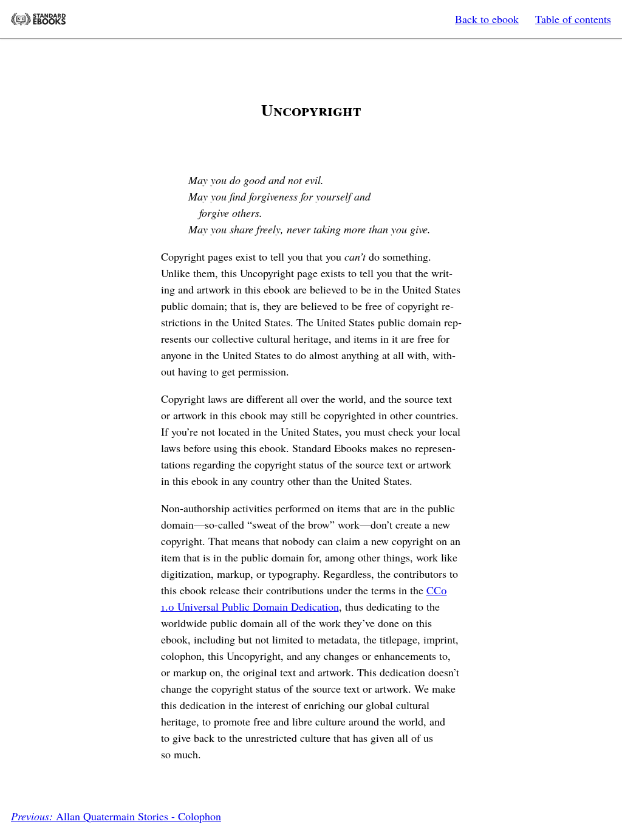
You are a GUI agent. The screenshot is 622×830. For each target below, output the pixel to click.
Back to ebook (487, 19)
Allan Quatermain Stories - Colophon (116, 816)
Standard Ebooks (38, 19)
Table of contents (573, 19)
